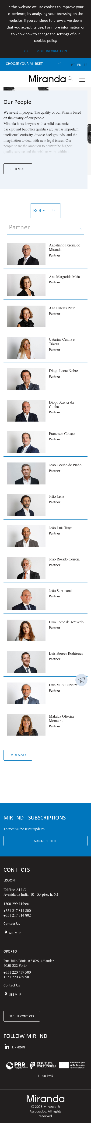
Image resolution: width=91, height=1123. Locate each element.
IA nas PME (45, 1076)
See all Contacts (22, 1016)
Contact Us (12, 923)
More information (51, 51)
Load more (18, 755)
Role (39, 210)
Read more (18, 169)
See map (15, 933)
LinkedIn (18, 1047)
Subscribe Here (45, 841)
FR (86, 64)
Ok (26, 51)
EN (79, 64)
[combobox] (45, 227)
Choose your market (24, 63)
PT (73, 64)
